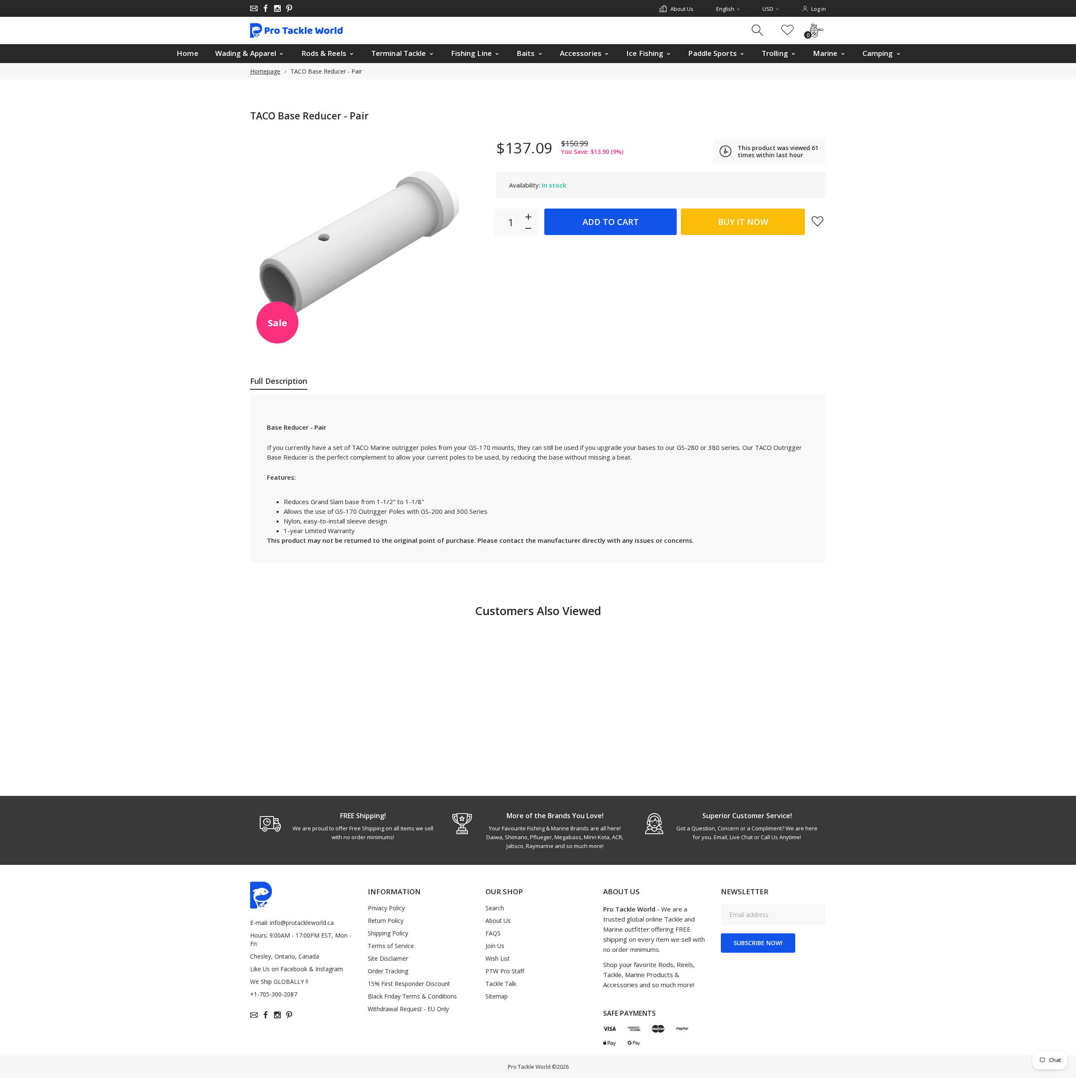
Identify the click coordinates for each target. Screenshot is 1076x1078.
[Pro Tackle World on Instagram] (277, 8)
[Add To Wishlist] (817, 221)
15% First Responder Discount (409, 984)
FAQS (493, 933)
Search (494, 908)
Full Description (278, 381)
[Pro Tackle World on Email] (254, 8)
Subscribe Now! (758, 943)
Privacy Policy (386, 908)
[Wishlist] (787, 30)
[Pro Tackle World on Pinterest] (289, 8)
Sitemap (496, 996)
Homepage (265, 71)
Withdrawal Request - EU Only (408, 1009)
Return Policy (386, 921)
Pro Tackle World (529, 1066)
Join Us (494, 946)
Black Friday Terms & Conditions (412, 996)
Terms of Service (391, 946)
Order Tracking (388, 971)
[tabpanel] (346, 826)
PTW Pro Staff (504, 971)
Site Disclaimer (388, 958)
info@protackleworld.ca (302, 923)
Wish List (497, 958)
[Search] (758, 30)
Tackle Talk (500, 984)
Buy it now (743, 221)
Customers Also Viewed (538, 610)
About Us (498, 921)
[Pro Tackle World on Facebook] (266, 8)
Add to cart (611, 221)
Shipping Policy (388, 933)
